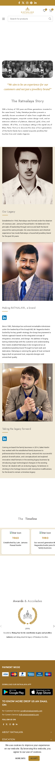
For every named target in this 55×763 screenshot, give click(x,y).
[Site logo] (27, 10)
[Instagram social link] (27, 3)
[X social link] (23, 3)
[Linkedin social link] (35, 3)
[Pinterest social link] (31, 3)
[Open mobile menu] (3, 19)
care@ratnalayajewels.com (31, 711)
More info (20, 758)
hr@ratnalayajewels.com (29, 714)
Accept (34, 758)
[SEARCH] (50, 19)
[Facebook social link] (19, 3)
